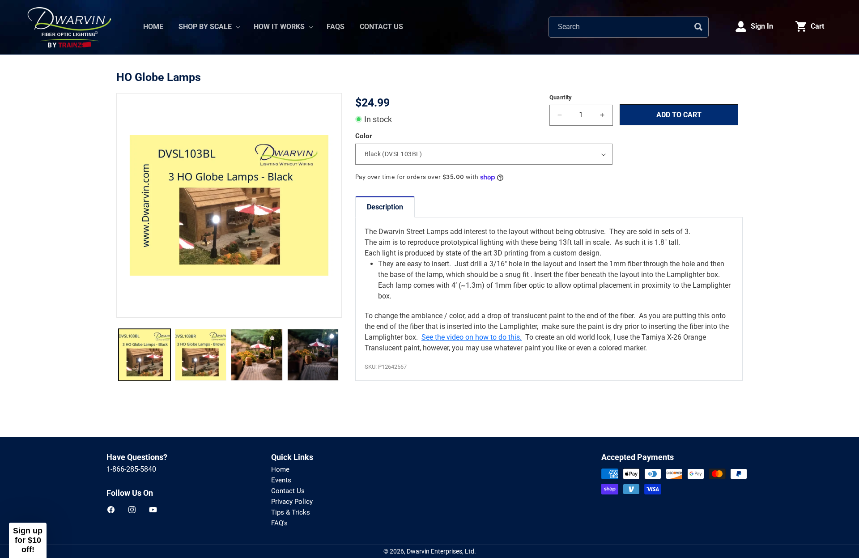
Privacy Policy (292, 502)
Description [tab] (385, 207)
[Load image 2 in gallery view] (201, 355)
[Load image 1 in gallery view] (144, 355)
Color (363, 136)
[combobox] (628, 27)
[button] (208, 27)
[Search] (698, 27)
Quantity (560, 97)
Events (281, 480)
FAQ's (279, 523)
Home (280, 469)
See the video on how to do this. (471, 337)
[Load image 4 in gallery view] (313, 355)
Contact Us (288, 491)
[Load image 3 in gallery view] (257, 355)
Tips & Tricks (290, 512)
